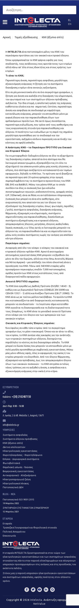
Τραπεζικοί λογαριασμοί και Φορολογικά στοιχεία (30, 527)
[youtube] (39, 589)
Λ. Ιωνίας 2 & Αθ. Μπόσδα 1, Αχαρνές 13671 (23, 415)
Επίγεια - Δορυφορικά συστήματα (21, 459)
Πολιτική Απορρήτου (14, 531)
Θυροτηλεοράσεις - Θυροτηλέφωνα (22, 455)
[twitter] (33, 589)
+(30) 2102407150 (21, 396)
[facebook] (26, 589)
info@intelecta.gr (11, 424)
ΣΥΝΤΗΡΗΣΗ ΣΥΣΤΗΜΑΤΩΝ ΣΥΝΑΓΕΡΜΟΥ (26, 509)
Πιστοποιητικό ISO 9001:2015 (18, 501)
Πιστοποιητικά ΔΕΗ (13, 487)
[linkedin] (46, 589)
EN (69, 24)
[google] (52, 589)
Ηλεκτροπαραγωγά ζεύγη (17, 479)
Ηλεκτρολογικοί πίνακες (16, 483)
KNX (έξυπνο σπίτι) (13, 443)
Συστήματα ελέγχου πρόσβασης (20, 439)
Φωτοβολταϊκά (11, 463)
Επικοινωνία (9, 535)
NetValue (39, 603)
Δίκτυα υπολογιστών (14, 447)
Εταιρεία (7, 523)
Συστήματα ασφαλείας (15, 435)
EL (69, 20)
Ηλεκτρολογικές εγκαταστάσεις (20, 451)
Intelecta (36, 599)
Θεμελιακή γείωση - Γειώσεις (18, 467)
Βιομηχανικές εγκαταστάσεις (18, 471)
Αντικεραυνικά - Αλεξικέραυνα (19, 475)
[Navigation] (5, 22)
